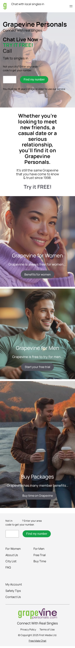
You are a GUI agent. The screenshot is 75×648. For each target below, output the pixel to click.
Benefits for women (37, 274)
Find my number (34, 79)
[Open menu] (71, 6)
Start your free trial (37, 367)
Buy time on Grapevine (37, 496)
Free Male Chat (37, 640)
